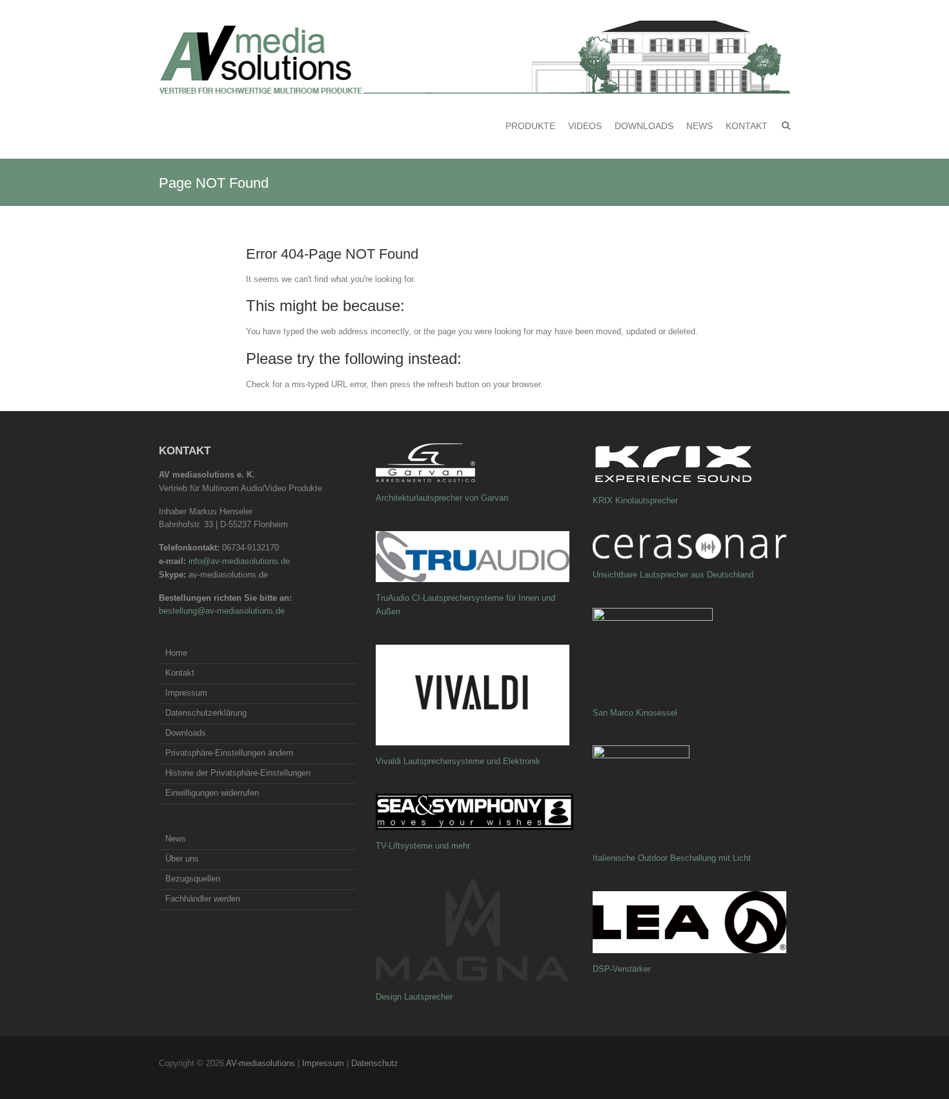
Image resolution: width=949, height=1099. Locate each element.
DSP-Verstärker (622, 969)
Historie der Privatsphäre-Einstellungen (238, 773)
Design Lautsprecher (414, 997)
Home (176, 653)
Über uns (182, 858)
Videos (585, 126)
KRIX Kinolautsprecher (635, 500)
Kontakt (747, 126)
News (699, 126)
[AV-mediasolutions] (474, 57)
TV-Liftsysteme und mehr (423, 846)
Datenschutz (374, 1063)
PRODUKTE (530, 126)
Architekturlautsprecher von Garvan (442, 498)
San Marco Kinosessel (635, 713)
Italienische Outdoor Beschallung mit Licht (672, 858)
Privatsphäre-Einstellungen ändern (229, 753)
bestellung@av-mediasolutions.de (222, 611)
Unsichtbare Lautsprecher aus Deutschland (673, 575)
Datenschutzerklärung (206, 713)
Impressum (186, 693)
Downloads (644, 126)
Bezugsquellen (192, 878)
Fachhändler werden (202, 898)
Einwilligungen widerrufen (212, 793)
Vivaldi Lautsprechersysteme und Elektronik (458, 761)
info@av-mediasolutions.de (239, 561)
